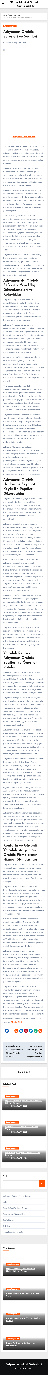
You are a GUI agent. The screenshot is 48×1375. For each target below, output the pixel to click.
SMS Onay (7, 1226)
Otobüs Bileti (16, 1022)
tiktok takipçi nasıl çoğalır (14, 1232)
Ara (5, 1176)
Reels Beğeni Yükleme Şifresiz (16, 1208)
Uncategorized (10, 26)
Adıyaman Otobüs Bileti (24, 136)
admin (8, 43)
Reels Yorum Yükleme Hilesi (14, 1214)
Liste (5, 1202)
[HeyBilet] (24, 89)
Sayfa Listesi (8, 1220)
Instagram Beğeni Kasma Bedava (17, 1196)
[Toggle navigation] (3, 4)
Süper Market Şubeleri (26, 2)
